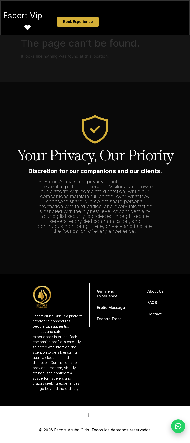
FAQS (152, 302)
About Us (155, 291)
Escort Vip (22, 15)
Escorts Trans (109, 318)
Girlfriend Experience (107, 293)
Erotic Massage (111, 307)
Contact (154, 314)
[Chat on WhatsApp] (178, 426)
